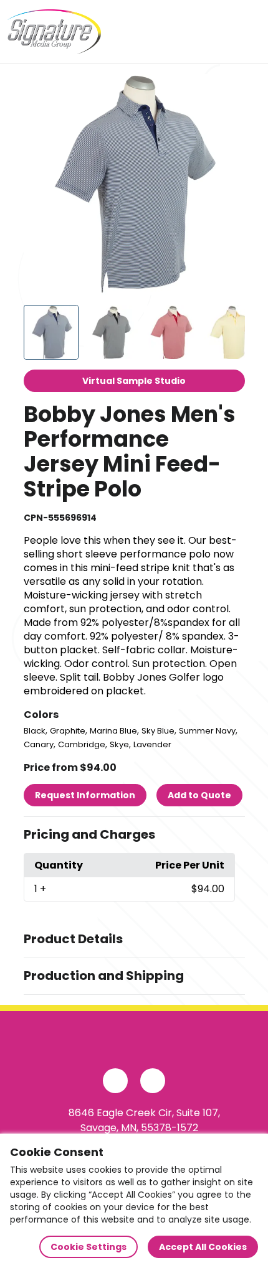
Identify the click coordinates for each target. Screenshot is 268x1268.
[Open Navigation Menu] (247, 32)
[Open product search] (220, 32)
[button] (134, 835)
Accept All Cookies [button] (203, 1247)
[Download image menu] (229, 90)
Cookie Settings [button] (88, 1247)
